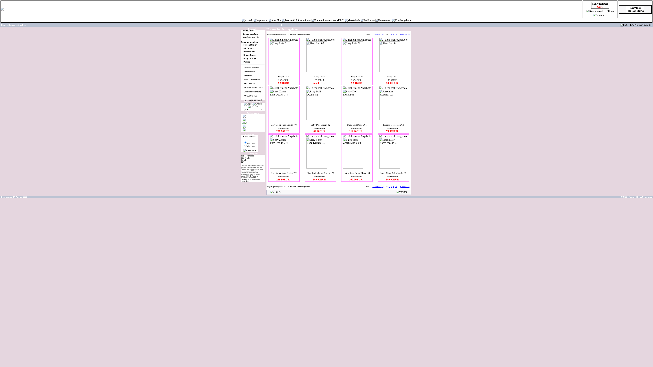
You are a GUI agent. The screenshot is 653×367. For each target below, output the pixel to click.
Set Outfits (248, 75)
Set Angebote (249, 71)
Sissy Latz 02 (357, 76)
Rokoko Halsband (251, 67)
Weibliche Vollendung (252, 92)
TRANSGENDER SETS (254, 88)
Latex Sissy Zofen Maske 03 (393, 173)
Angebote (22, 25)
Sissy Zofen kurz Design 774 (284, 125)
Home (3, 25)
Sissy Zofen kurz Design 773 (284, 173)
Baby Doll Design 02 (320, 125)
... (385, 34)
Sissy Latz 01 (393, 76)
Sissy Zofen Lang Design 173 (320, 173)
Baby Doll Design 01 (357, 125)
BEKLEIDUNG (250, 84)
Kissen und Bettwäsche (253, 100)
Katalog (12, 25)
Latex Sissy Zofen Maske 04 (357, 173)
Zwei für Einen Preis (252, 79)
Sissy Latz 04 (284, 76)
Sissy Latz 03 (320, 76)
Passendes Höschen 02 (393, 125)
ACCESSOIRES (250, 96)
